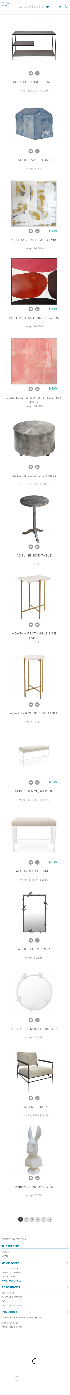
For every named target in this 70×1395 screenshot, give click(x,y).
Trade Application (11, 1305)
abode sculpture (34, 160)
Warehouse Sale (11, 1280)
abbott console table (34, 82)
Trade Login (8, 1276)
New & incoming (10, 1272)
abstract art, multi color (34, 317)
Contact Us (8, 1293)
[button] (47, 7)
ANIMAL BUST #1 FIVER (34, 1186)
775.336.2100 (11, 1323)
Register (39, 6)
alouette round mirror (34, 1029)
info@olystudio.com (11, 1326)
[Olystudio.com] (5, 7)
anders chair (34, 1106)
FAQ (3, 1301)
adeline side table (34, 555)
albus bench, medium (34, 791)
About (5, 1252)
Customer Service (11, 1297)
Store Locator (9, 1268)
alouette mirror (34, 949)
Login (27, 6)
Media (4, 1256)
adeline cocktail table (34, 475)
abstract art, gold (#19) (34, 239)
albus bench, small (34, 871)
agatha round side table (34, 713)
